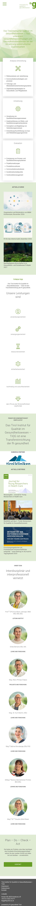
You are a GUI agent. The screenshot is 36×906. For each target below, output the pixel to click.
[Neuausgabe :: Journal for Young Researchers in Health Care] (18, 484)
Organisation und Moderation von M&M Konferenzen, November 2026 (17, 213)
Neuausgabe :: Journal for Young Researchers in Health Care (15, 496)
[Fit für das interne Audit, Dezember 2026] (18, 228)
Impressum (5, 886)
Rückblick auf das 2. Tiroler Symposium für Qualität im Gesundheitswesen (17, 522)
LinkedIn (4, 894)
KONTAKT (18, 864)
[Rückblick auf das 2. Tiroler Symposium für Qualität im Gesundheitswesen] (18, 510)
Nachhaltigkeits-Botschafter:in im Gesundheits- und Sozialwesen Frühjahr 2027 (17, 265)
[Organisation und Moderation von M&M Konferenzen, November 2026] (18, 201)
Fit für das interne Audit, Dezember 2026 (18, 239)
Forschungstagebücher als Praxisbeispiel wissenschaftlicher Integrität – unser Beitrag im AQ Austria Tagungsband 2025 (17, 550)
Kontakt (3, 890)
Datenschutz (5, 888)
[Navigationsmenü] (4, 4)
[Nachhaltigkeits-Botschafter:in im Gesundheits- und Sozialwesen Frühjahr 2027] (18, 252)
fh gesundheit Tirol (15, 905)
